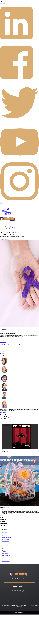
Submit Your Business (8, 226)
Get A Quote (7, 239)
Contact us (2, 239)
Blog (5, 207)
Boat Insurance (5, 553)
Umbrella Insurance (5, 542)
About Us (4, 204)
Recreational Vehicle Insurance (8, 557)
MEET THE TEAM (3, 412)
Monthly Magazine (7, 214)
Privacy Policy (7, 209)
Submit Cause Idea (7, 213)
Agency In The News (8, 208)
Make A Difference (3, 340)
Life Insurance (4, 548)
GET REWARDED (3, 353)
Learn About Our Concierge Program (10, 227)
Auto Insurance (5, 532)
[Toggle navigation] (1, 203)
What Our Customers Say (9, 206)
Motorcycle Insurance (6, 555)
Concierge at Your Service (9, 225)
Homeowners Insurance (6, 537)
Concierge (4, 224)
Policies (3, 210)
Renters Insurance (5, 541)
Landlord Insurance (5, 539)
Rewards (4, 222)
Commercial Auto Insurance (7, 562)
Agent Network (7, 228)
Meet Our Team (7, 205)
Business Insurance (5, 561)
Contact (3, 229)
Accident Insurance (5, 546)
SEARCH (2, 346)
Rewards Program (7, 223)
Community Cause (7, 212)
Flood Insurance (5, 535)
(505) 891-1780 (3, 3)
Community (4, 211)
